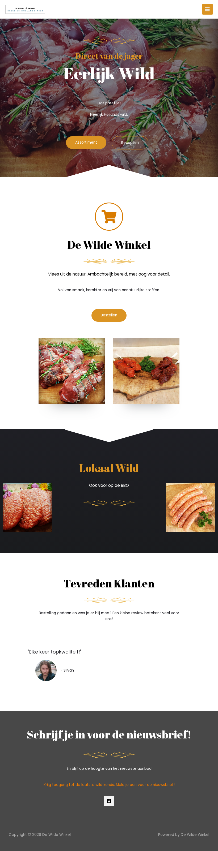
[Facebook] (109, 801)
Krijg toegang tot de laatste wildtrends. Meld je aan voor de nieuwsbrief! (109, 784)
